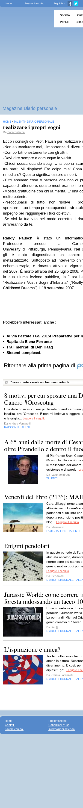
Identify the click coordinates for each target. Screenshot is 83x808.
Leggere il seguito (34, 418)
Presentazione (57, 720)
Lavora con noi (14, 729)
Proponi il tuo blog (34, 3)
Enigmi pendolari (26, 545)
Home (9, 3)
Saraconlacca (16, 132)
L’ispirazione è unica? (32, 649)
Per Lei (64, 22)
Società (65, 15)
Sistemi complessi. (23, 353)
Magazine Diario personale (30, 108)
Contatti (10, 725)
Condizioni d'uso (58, 725)
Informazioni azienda (61, 729)
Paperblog (25, 18)
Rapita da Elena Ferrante (29, 341)
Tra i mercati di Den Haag (29, 347)
